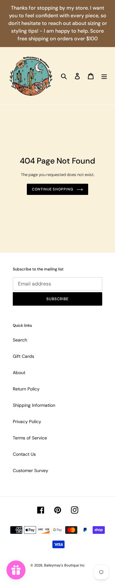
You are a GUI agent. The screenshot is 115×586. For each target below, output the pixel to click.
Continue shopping (52, 189)
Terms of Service (30, 438)
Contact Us (24, 454)
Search (20, 340)
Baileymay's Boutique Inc (64, 565)
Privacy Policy (27, 421)
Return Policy (26, 389)
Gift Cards (23, 356)
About (19, 372)
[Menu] (104, 75)
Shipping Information (34, 405)
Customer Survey (30, 470)
